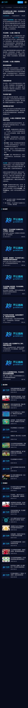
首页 (2, 7)
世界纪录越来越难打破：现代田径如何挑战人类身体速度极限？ (18, 389)
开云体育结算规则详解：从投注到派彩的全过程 (18, 542)
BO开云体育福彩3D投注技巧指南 (18, 468)
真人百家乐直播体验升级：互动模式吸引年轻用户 (18, 475)
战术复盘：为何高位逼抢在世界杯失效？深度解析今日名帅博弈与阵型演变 (18, 420)
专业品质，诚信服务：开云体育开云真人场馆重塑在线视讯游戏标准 (13, 258)
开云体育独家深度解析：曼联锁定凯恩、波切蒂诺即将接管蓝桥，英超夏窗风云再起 (18, 550)
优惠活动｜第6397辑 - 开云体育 (18, 435)
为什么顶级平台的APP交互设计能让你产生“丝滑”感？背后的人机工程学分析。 (18, 519)
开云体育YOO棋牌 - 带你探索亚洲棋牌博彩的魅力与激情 (16, 200)
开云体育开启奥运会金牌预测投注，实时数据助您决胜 (18, 487)
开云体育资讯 (6, 15)
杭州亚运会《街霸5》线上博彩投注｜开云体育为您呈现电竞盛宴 (18, 566)
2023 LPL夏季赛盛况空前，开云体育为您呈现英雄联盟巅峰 (13, 372)
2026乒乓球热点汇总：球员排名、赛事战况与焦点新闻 (18, 412)
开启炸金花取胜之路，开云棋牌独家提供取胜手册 (18, 511)
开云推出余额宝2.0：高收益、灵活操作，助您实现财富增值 (18, 574)
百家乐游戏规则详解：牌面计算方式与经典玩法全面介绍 (18, 405)
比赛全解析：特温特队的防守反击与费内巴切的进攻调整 (18, 534)
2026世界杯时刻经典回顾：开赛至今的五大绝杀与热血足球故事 (18, 444)
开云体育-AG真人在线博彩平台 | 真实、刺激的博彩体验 (13, 344)
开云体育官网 (10, 19)
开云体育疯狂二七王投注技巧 (17, 427)
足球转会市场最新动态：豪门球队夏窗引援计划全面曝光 (18, 452)
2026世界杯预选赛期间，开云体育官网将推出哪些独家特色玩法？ (18, 558)
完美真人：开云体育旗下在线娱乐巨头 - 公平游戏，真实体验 (16, 203)
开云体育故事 (8, 7)
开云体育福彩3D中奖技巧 (16, 459)
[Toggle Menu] (25, 2)
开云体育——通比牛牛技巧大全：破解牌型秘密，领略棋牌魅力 (18, 495)
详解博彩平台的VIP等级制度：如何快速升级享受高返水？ (18, 527)
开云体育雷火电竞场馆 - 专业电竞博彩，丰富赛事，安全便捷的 (13, 287)
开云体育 (16, 37)
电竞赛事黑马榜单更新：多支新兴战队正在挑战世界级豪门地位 (18, 397)
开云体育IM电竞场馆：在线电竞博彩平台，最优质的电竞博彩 (13, 315)
